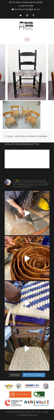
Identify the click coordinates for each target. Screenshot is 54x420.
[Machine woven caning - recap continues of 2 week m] (27, 213)
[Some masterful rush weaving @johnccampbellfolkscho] (27, 348)
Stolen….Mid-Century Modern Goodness (27, 136)
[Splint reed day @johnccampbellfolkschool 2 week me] (27, 303)
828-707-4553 (27, 6)
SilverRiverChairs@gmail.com (27, 9)
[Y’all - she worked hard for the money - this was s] (27, 258)
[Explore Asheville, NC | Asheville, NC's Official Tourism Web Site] (36, 403)
